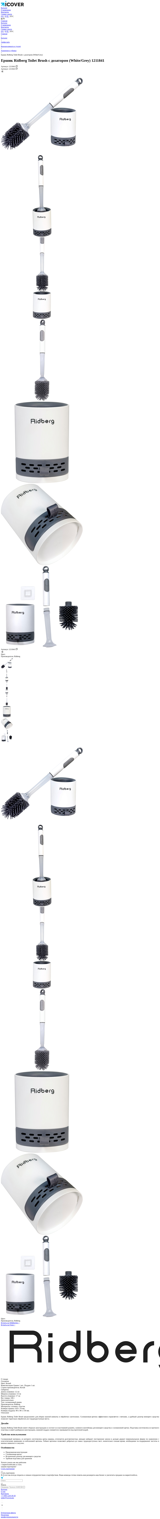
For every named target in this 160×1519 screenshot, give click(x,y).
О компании (6, 10)
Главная (4, 21)
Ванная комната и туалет (11, 46)
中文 (7, 16)
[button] (12, 1480)
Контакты (5, 12)
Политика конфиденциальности (9, 1516)
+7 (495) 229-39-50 (8, 1496)
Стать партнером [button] (8, 1469)
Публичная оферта (8, 1513)
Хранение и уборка (8, 51)
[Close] (2, 1471)
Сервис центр (6, 14)
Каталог (4, 8)
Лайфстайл (5, 42)
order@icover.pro (7, 1498)
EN (2, 16)
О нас (3, 1492)
